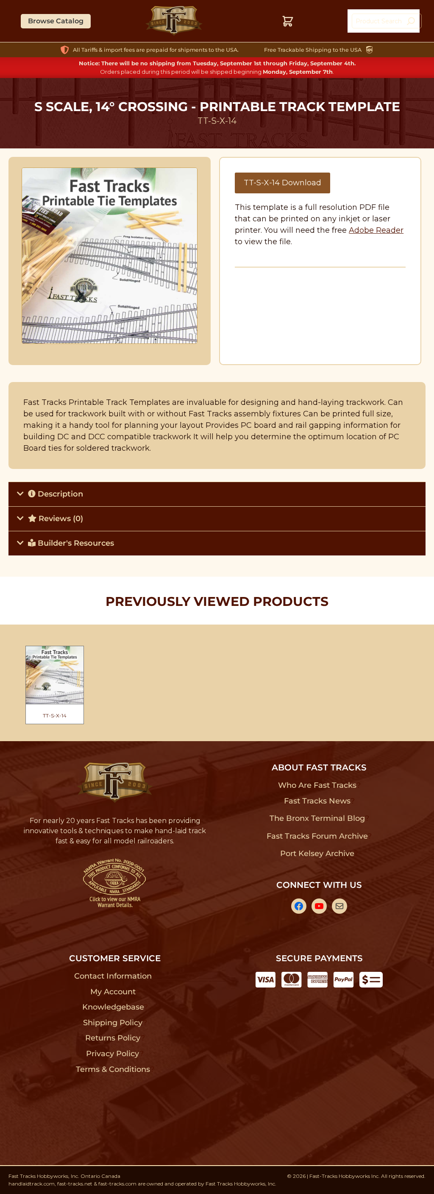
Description (59, 494)
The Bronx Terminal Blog (317, 818)
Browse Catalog (55, 21)
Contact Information (112, 976)
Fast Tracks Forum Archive (317, 836)
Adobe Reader (376, 230)
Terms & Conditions (113, 1069)
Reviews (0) (59, 518)
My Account (113, 991)
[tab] (217, 494)
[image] (110, 255)
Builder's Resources (75, 543)
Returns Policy (113, 1038)
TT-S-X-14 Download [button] (282, 182)
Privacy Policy (112, 1053)
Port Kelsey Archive (317, 853)
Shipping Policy (113, 1022)
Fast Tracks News (317, 801)
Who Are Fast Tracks (317, 785)
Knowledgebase (113, 1007)
